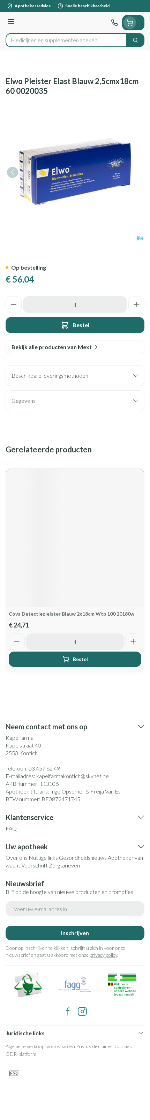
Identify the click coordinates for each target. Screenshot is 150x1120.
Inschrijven (75, 933)
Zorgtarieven (64, 865)
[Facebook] (67, 1011)
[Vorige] (12, 172)
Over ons (17, 857)
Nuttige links (43, 857)
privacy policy (103, 955)
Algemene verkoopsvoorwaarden (40, 1046)
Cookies (123, 1046)
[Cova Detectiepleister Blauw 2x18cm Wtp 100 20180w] (75, 538)
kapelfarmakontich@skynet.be (72, 776)
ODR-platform (21, 1054)
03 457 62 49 (44, 768)
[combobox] (66, 40)
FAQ (11, 828)
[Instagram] (82, 1011)
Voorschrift (34, 865)
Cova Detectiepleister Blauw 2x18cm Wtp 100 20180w (71, 614)
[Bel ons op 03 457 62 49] (114, 22)
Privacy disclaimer (94, 1046)
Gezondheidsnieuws (83, 857)
